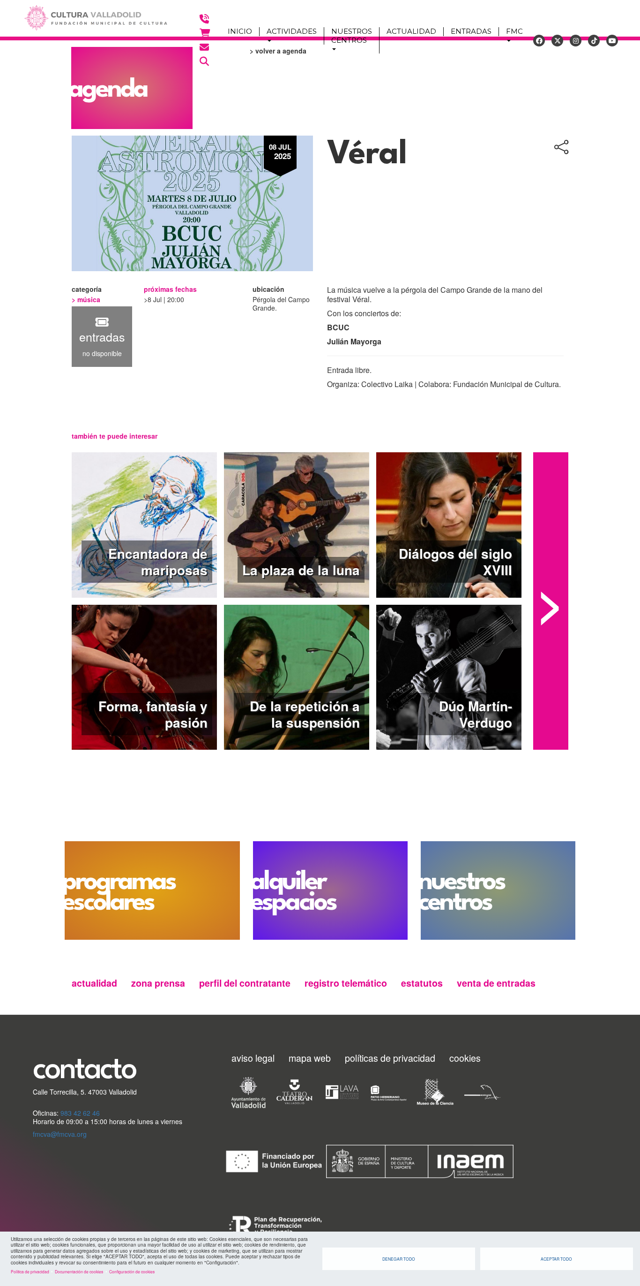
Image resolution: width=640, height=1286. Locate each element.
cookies (465, 1058)
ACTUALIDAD (411, 31)
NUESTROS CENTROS (351, 36)
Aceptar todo (556, 1259)
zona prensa (158, 982)
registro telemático (346, 982)
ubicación (268, 289)
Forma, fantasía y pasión (153, 714)
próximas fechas (170, 289)
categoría (88, 289)
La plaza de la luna (301, 569)
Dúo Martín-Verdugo (475, 714)
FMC (514, 31)
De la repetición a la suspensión (305, 714)
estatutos (422, 982)
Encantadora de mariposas (158, 561)
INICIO (240, 31)
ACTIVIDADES (292, 31)
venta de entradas (496, 982)
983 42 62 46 (80, 1113)
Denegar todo (398, 1259)
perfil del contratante (244, 982)
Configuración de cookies (132, 1271)
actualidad (94, 982)
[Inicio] (91, 18)
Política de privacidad (30, 1271)
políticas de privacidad (390, 1058)
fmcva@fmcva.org (60, 1134)
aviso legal (253, 1058)
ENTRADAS (471, 31)
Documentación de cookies (79, 1271)
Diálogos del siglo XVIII (455, 561)
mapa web (310, 1058)
